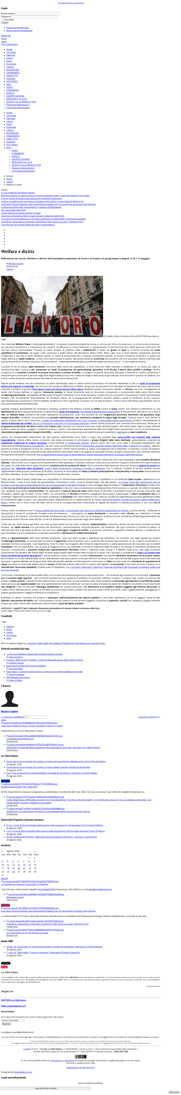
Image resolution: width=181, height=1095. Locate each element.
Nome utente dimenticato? (19, 30)
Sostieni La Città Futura (75, 3)
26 (13, 871)
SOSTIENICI (12, 144)
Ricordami (9, 19)
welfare (10, 626)
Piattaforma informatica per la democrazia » (84, 643)
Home (9, 112)
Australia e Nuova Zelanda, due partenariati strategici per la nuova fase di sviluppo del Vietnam (48, 204)
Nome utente (7, 13)
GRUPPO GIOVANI (21, 159)
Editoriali (10, 118)
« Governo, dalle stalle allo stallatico (44, 643)
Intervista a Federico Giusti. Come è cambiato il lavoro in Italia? (32, 725)
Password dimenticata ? (23, 168)
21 (24, 868)
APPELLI (16, 156)
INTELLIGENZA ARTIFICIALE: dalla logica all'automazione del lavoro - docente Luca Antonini (51, 836)
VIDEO (15, 150)
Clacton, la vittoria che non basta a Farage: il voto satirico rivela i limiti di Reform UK (42, 201)
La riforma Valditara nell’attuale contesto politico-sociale (34, 654)
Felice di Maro (16, 657)
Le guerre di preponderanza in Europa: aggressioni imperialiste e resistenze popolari (43, 218)
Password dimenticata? (17, 27)
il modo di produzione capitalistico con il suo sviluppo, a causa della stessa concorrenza (86, 420)
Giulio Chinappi (16, 674)
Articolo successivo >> (149, 716)
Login (4, 38)
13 (19, 864)
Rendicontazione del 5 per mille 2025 (19, 786)
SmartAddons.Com (23, 1072)
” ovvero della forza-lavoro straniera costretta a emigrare (74, 468)
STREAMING (18, 153)
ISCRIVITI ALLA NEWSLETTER (26, 165)
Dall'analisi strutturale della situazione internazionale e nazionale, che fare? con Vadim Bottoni (53, 747)
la (138, 465)
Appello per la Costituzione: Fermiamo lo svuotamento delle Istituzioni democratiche (48, 811)
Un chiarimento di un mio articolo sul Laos (27, 932)
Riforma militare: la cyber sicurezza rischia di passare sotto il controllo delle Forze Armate (45, 195)
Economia (11, 127)
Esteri (9, 124)
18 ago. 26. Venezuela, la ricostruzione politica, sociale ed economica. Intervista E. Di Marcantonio (54, 946)
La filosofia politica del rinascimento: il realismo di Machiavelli (31, 207)
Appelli (4, 878)
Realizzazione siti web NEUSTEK (81, 1067)
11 (8, 864)
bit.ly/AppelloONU (47, 889)
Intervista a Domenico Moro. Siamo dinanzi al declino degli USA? (32, 216)
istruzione (11, 635)
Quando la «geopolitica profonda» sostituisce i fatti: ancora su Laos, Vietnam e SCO (42, 221)
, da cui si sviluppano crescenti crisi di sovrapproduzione (60, 423)
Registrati (6, 35)
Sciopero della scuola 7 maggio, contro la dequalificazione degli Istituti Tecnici (44, 660)
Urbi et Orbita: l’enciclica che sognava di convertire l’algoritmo (31, 198)
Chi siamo (62, 3)
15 (29, 864)
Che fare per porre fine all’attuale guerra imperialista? (28, 224)
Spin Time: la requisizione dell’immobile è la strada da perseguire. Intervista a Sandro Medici (51, 773)
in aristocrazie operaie (77, 442)
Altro (8, 147)
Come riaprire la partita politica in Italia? (21, 213)
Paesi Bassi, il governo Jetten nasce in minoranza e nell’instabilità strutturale (44, 671)
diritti (9, 629)
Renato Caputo (16, 263)
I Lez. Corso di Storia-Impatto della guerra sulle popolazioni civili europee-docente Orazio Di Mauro (55, 831)
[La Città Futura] (9, 44)
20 (19, 868)
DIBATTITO (12, 138)
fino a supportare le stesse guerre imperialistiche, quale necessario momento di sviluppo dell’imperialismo (89, 454)
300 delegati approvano (18, 677)
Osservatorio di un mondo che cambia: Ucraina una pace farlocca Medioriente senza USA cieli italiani (55, 761)
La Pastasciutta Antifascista (20, 738)
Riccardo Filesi (16, 668)
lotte (8, 638)
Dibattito (5, 905)
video (3, 720)
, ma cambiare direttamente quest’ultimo (99, 411)
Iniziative (10, 141)
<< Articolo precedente (12, 716)
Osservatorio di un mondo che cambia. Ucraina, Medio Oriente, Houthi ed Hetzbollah (48, 767)
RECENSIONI (12, 133)
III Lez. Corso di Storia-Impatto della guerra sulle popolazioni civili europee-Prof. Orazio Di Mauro (54, 825)
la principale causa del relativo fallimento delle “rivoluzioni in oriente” (116, 445)
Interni (9, 121)
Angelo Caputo (16, 662)
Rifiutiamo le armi (15, 897)
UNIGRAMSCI (13, 136)
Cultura (10, 130)
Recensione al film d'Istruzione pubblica (26, 665)
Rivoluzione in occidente (32, 445)
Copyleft (27, 1049)
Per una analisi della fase (13, 210)
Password (6, 16)
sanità (9, 632)
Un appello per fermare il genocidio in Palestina (24, 884)
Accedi (4, 23)
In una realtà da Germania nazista (18, 192)
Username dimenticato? (23, 171)
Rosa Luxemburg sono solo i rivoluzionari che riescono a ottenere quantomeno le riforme (82, 510)
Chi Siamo (11, 115)
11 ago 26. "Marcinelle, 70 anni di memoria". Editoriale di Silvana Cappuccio (43, 952)
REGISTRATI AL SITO (22, 162)
